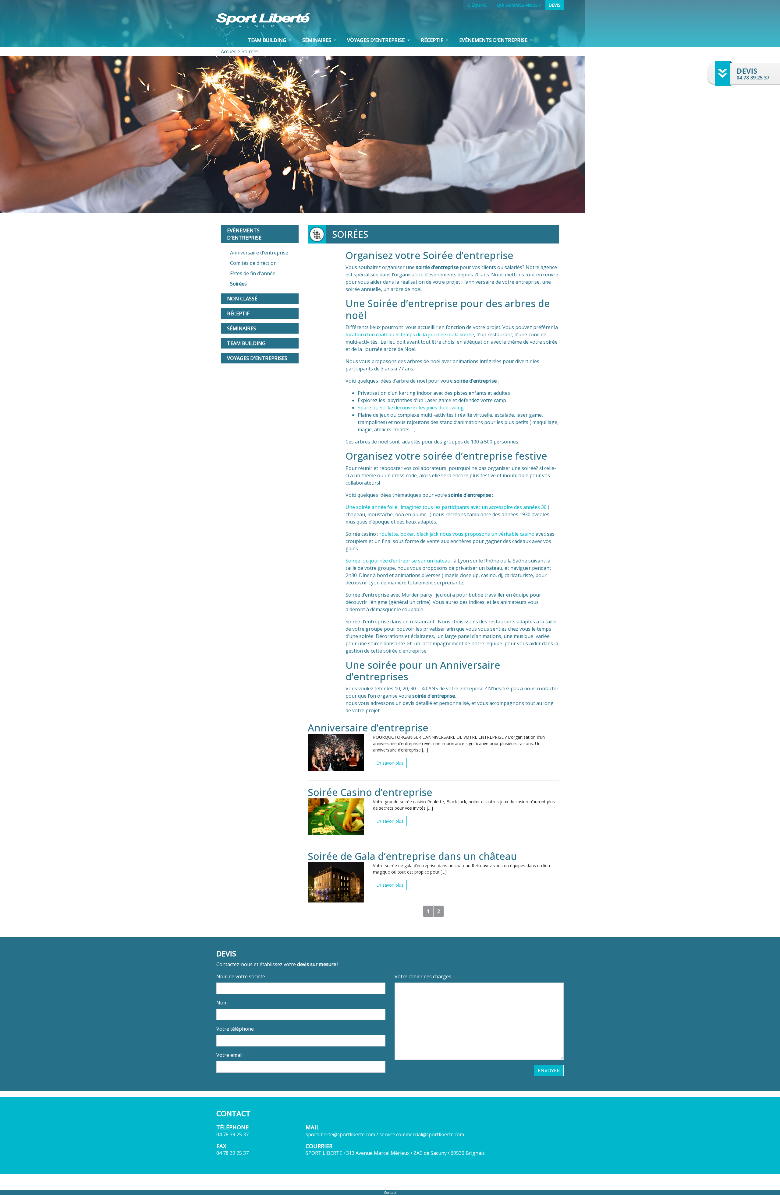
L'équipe (477, 5)
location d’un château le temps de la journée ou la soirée (410, 334)
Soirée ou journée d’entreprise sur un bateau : (399, 560)
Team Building (246, 343)
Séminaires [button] (317, 40)
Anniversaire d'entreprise (259, 252)
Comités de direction (253, 263)
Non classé (242, 298)
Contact (390, 1192)
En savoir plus (389, 763)
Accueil (228, 51)
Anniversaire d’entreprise (368, 727)
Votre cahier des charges (423, 976)
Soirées (238, 283)
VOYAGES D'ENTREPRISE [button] (376, 40)
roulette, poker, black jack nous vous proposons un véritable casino (456, 534)
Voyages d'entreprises (257, 358)
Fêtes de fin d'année (252, 273)
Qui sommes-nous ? (519, 5)
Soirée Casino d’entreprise (370, 792)
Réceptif (238, 313)
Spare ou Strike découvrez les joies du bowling (411, 407)
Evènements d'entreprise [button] (494, 40)
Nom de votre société (240, 976)
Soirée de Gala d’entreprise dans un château (412, 856)
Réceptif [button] (433, 40)
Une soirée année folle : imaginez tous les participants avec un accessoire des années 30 (446, 507)
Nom (222, 1002)
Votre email (229, 1055)
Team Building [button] (268, 40)
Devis (554, 5)
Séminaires (241, 328)
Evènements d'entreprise (244, 234)
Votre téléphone (235, 1028)
